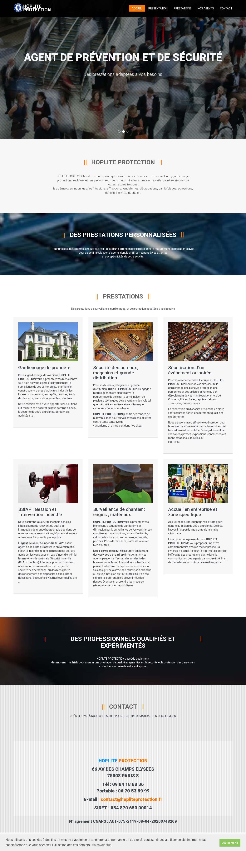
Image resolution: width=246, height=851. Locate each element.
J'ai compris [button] (230, 842)
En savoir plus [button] (101, 845)
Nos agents (206, 8)
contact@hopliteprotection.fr (131, 799)
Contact (226, 8)
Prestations (182, 8)
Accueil (137, 8)
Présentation (158, 8)
